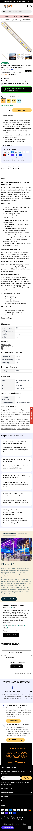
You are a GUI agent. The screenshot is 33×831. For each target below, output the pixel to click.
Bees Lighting (10, 824)
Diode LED (9, 70)
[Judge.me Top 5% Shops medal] (16, 755)
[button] (2, 17)
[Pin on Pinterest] (18, 168)
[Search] (29, 12)
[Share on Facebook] (9, 168)
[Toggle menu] (2, 6)
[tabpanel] (16, 569)
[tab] (9, 534)
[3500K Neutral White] (14, 101)
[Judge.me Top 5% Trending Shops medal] (24, 755)
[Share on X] (14, 168)
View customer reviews (11, 635)
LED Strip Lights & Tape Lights (14, 20)
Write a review (16, 666)
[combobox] (16, 11)
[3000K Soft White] (9, 101)
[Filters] (3, 657)
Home (3, 20)
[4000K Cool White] (19, 101)
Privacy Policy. (8, 784)
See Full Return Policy (23, 429)
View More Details (6, 145)
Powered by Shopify (21, 824)
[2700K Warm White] (3, 101)
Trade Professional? (16, 84)
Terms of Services (24, 782)
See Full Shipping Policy (8, 429)
